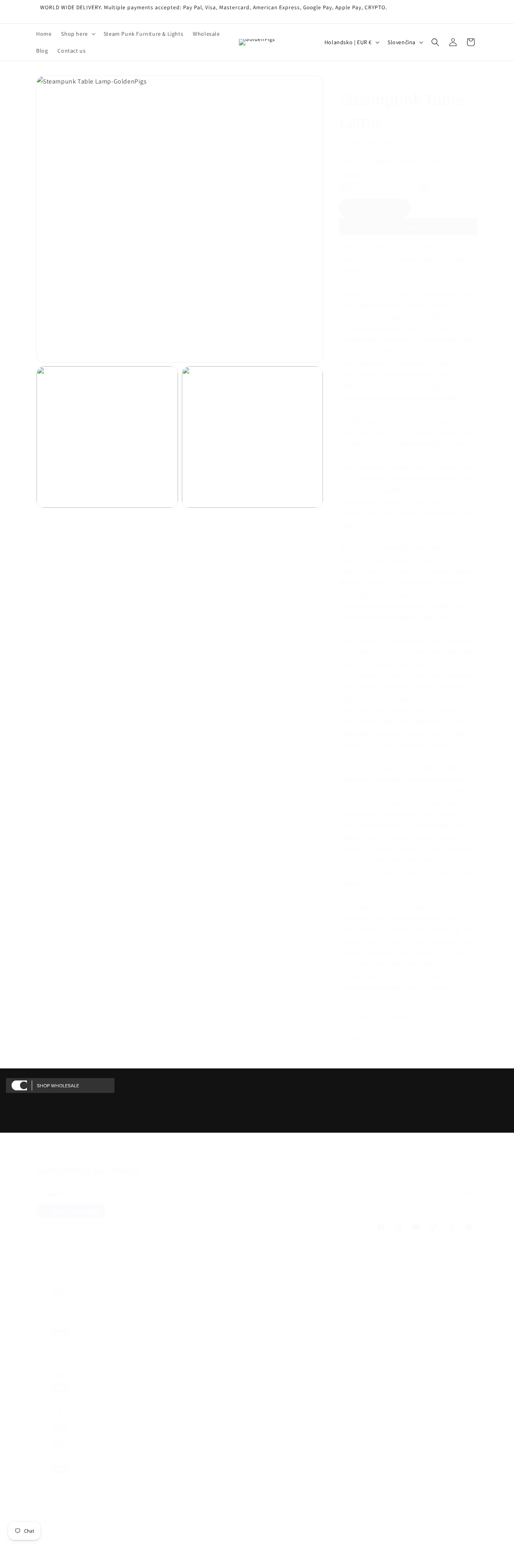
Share (356, 1038)
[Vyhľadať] (435, 42)
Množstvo (350, 175)
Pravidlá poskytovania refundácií (67, 1496)
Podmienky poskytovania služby (67, 1513)
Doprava (380, 160)
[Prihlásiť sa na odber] (469, 1194)
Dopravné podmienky (56, 1537)
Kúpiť (408, 227)
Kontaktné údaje (51, 1521)
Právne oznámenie (53, 1529)
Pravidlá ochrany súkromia (61, 1504)
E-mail (54, 1194)
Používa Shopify (89, 1488)
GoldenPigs (62, 1488)
